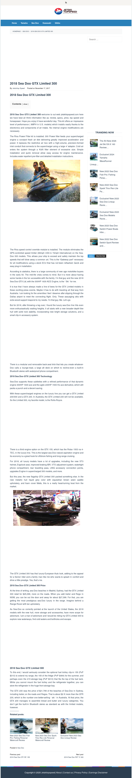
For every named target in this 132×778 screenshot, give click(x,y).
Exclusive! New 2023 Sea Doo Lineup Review (71, 736)
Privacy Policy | (81, 772)
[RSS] (66, 2)
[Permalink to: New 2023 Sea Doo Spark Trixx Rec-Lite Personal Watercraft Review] (46, 726)
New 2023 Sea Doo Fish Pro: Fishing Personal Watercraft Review (20, 737)
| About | (59, 772)
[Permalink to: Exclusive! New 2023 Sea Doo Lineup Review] (72, 726)
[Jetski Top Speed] (66, 10)
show (25, 104)
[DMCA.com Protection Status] (97, 255)
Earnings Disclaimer (98, 772)
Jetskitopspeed (48, 772)
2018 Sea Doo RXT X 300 (73, 755)
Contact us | (68, 772)
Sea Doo (21, 748)
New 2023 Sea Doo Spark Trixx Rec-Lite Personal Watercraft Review (45, 737)
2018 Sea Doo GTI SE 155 (20, 755)
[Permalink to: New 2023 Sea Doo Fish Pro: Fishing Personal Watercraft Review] (21, 726)
